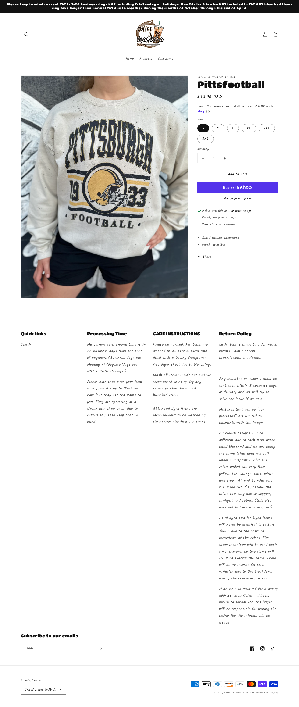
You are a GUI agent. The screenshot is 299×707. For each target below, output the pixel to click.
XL (249, 128)
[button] (26, 34)
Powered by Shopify (266, 693)
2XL (266, 128)
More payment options (238, 199)
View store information (218, 224)
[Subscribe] (100, 648)
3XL (205, 139)
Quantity (203, 149)
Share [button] (207, 257)
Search (26, 344)
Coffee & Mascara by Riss (239, 693)
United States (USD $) (41, 689)
